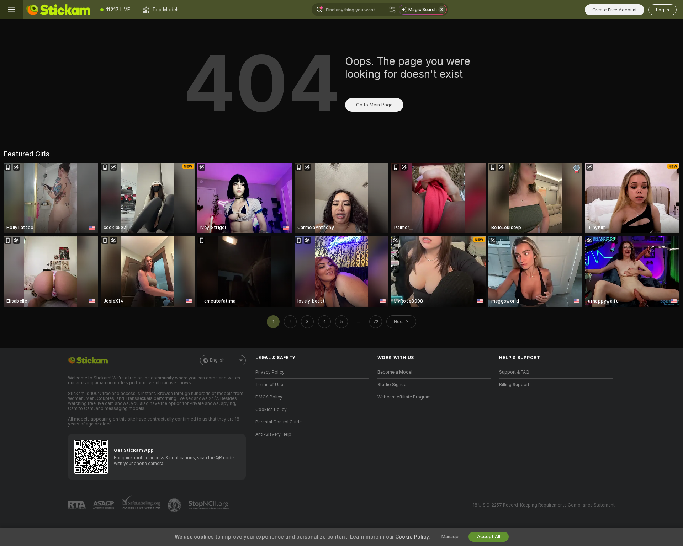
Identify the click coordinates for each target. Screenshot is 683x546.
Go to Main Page (374, 104)
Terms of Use (269, 384)
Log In (662, 9)
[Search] (392, 10)
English (217, 360)
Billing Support (514, 384)
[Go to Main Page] (58, 9)
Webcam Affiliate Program (404, 397)
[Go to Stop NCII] (209, 505)
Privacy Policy (270, 372)
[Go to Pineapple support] (175, 505)
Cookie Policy (412, 537)
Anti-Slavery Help (273, 434)
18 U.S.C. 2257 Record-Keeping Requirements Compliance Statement (544, 505)
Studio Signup (392, 384)
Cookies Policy (271, 409)
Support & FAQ (514, 372)
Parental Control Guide (278, 421)
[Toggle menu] (11, 9)
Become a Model (394, 372)
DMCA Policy (268, 397)
